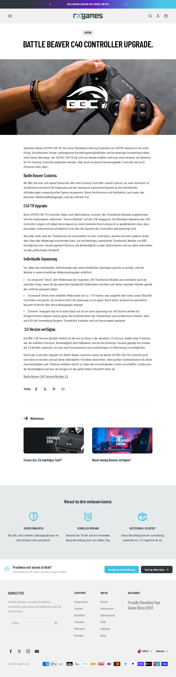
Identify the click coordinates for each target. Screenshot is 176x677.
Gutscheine (80, 602)
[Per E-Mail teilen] (62, 389)
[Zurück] (50, 4)
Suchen (78, 608)
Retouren (79, 628)
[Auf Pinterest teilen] (54, 389)
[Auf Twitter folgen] (19, 651)
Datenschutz (107, 615)
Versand (79, 622)
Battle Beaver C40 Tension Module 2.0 (46, 376)
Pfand (103, 602)
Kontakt (78, 635)
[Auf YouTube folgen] (37, 651)
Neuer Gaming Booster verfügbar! (111, 460)
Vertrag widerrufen (154, 569)
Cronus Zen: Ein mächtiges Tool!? (43, 460)
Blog (103, 635)
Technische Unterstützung (121, 569)
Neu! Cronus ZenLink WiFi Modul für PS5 (88, 4)
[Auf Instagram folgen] (28, 651)
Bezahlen (79, 615)
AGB (103, 622)
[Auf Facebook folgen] (10, 651)
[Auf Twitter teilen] (45, 389)
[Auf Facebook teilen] (36, 389)
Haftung (105, 628)
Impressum (107, 608)
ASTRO (88, 32)
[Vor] (126, 4)
